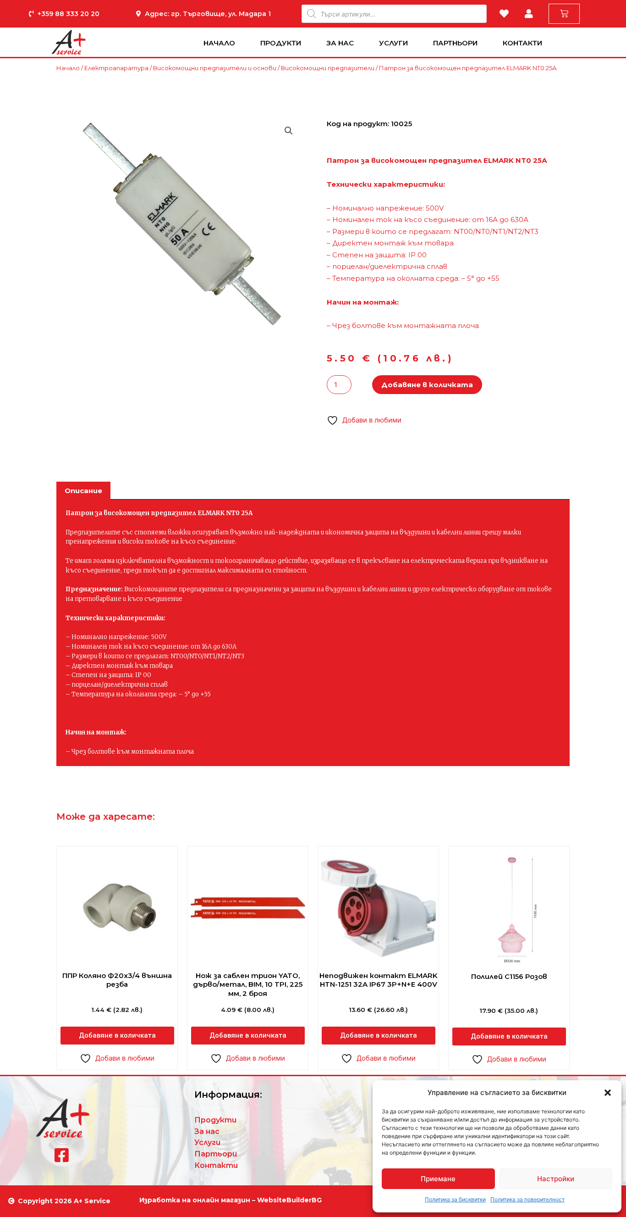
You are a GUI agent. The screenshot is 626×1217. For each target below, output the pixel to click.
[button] (607, 1092)
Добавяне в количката (427, 384)
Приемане (438, 1178)
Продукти (280, 43)
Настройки (555, 1178)
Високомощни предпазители (327, 68)
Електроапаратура (116, 68)
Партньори (455, 43)
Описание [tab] (83, 490)
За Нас (340, 43)
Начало (219, 43)
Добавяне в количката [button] (117, 1035)
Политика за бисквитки (455, 1199)
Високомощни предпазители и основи (214, 68)
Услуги (393, 43)
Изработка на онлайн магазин (194, 1200)
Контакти (522, 43)
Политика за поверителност (527, 1199)
